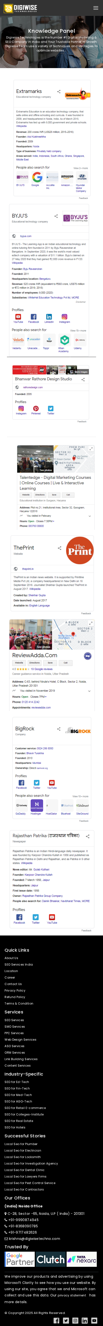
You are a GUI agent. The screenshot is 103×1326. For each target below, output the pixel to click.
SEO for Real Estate (19, 1121)
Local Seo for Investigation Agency (31, 1164)
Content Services (18, 1066)
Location (11, 971)
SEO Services (14, 1020)
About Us (11, 958)
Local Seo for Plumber (21, 1144)
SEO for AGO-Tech (18, 1101)
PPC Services (14, 1033)
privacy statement (72, 1295)
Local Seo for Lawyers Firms (25, 1177)
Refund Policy (15, 997)
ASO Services (14, 1046)
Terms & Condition (19, 1004)
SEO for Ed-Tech (17, 1082)
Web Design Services (20, 1040)
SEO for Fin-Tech (17, 1088)
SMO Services (15, 1027)
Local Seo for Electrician (23, 1151)
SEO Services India (19, 965)
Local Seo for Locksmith (23, 1157)
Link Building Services (21, 1059)
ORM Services (15, 1053)
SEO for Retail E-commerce (25, 1108)
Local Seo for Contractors (24, 1189)
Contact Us (13, 984)
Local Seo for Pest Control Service (30, 1183)
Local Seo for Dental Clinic (25, 1170)
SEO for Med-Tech (18, 1095)
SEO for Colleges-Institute (24, 1114)
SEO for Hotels (15, 1127)
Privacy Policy (15, 991)
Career (10, 978)
